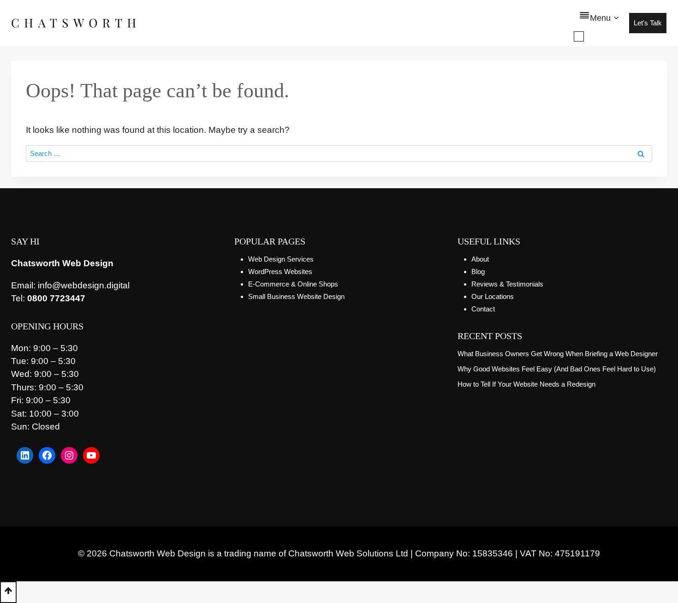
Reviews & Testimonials (507, 284)
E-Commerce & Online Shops (293, 284)
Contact (483, 309)
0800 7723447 (56, 298)
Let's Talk (648, 23)
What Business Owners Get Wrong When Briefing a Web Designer (558, 354)
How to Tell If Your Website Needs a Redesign (526, 384)
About (480, 259)
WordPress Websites (280, 271)
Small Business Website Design (296, 296)
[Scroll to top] (8, 592)
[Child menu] (579, 36)
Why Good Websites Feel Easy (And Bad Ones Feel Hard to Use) (557, 369)
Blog (478, 271)
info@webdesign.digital (84, 285)
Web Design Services (281, 259)
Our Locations (492, 296)
